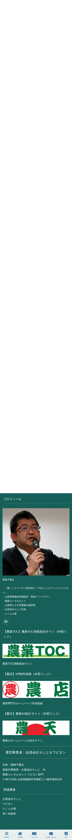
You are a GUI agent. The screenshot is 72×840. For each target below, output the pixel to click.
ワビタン (8, 803)
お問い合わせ (51, 837)
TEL (66, 837)
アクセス (34, 837)
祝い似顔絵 (9, 813)
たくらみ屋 (9, 808)
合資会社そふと (12, 798)
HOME (20, 837)
